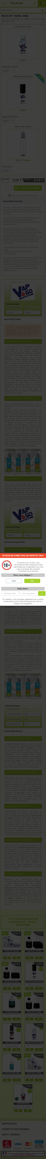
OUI (32, 581)
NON (14, 581)
